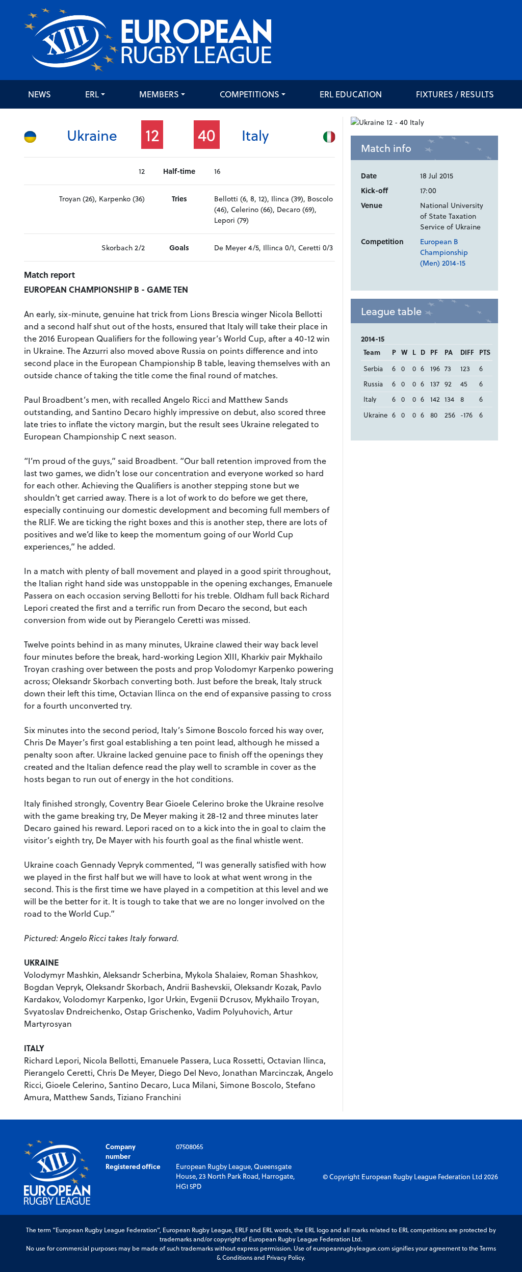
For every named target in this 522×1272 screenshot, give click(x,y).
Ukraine (92, 134)
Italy (255, 134)
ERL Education (351, 94)
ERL (92, 94)
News (39, 94)
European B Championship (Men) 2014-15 (444, 252)
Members (159, 94)
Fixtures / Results (455, 94)
